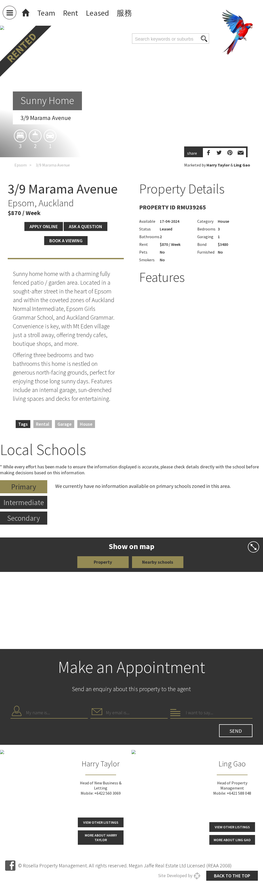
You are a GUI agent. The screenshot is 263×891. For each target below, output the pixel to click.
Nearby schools (157, 562)
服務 (124, 13)
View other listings (100, 822)
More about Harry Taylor (101, 837)
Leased (97, 13)
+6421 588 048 (239, 793)
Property (103, 562)
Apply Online (44, 226)
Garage (65, 424)
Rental (42, 424)
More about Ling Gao (232, 840)
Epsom (20, 165)
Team (46, 13)
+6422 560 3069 (107, 793)
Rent (70, 13)
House (86, 424)
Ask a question (85, 226)
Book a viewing (65, 241)
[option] (131, 138)
